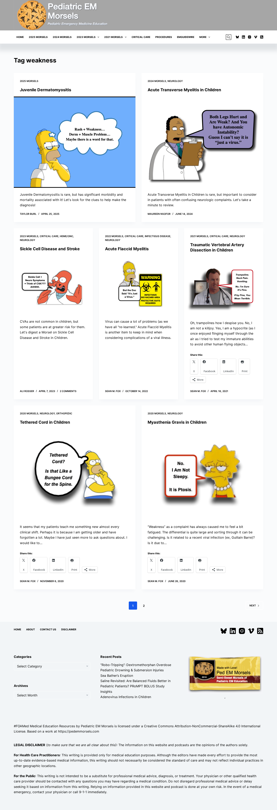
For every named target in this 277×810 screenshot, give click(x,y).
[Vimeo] (255, 37)
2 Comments (68, 391)
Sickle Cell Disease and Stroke (50, 248)
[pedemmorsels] (225, 674)
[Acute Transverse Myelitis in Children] (202, 142)
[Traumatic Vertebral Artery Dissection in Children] (223, 286)
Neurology (175, 81)
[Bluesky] (237, 37)
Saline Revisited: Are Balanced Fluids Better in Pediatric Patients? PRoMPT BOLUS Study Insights (135, 686)
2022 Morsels (114, 236)
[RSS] (261, 37)
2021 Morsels (113, 37)
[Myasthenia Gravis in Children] (202, 474)
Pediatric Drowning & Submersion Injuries (132, 670)
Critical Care (141, 37)
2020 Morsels (29, 413)
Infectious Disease (157, 236)
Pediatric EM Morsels (97, 726)
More (202, 37)
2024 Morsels (62, 37)
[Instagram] (249, 37)
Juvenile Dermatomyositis (45, 89)
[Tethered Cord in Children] (74, 474)
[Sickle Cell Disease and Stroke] (53, 285)
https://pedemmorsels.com (78, 731)
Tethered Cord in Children (45, 422)
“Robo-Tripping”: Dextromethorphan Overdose (135, 665)
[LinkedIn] (243, 37)
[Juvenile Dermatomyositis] (74, 142)
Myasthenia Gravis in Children (177, 422)
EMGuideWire (185, 37)
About (30, 629)
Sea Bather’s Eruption (116, 676)
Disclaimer (68, 629)
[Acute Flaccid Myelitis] (138, 285)
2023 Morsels (86, 37)
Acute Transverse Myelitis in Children (184, 89)
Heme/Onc (66, 236)
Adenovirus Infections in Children (125, 697)
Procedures (163, 37)
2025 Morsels (38, 37)
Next (252, 605)
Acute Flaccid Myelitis (127, 248)
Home (20, 37)
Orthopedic (64, 413)
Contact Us (48, 629)
